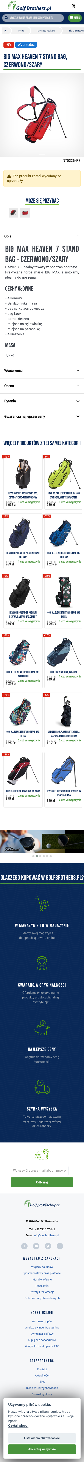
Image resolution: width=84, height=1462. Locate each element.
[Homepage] (29, 6)
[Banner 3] (40, 856)
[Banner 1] (33, 856)
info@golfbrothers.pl (46, 1235)
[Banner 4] (44, 856)
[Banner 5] (47, 856)
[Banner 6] (51, 856)
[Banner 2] (37, 856)
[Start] (6, 31)
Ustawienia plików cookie (42, 1438)
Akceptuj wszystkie (42, 1449)
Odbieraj (42, 1182)
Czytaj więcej (18, 1425)
